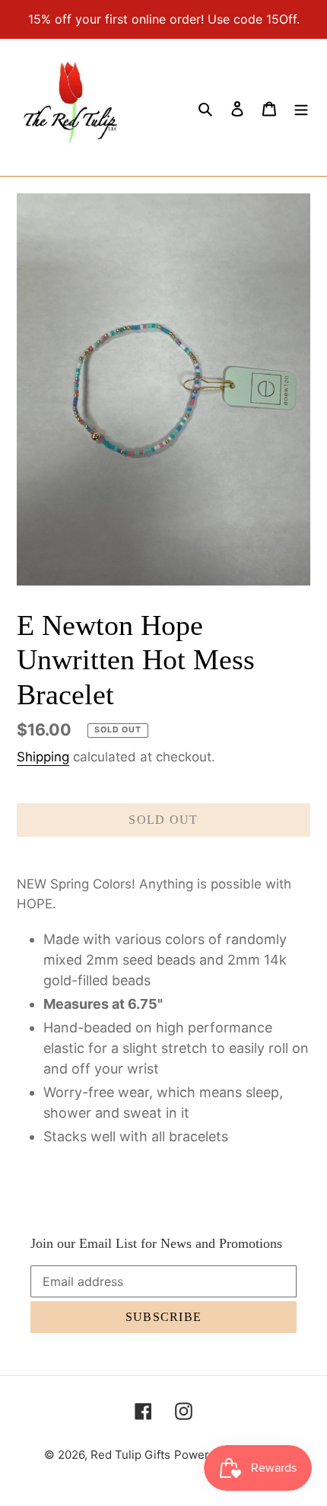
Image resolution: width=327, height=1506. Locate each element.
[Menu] (301, 108)
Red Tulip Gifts (130, 1454)
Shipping (43, 756)
